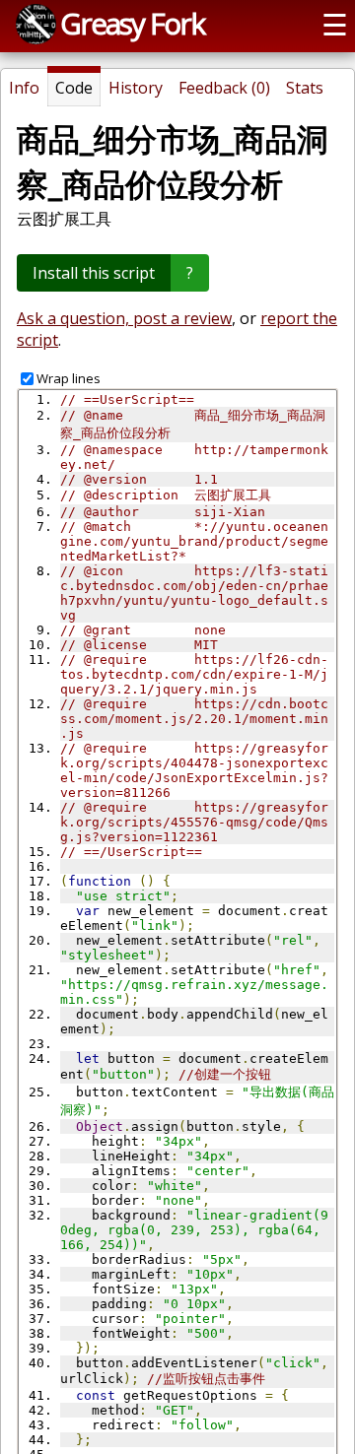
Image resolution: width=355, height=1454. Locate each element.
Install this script (94, 273)
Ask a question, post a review (124, 318)
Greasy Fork (132, 23)
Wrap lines (68, 378)
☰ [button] (334, 24)
